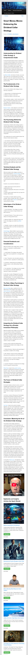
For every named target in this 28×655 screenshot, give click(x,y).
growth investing (17, 368)
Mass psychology (7, 288)
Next (23, 15)
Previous (6, 15)
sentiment (15, 199)
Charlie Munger (6, 231)
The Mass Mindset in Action (9, 13)
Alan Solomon (15, 34)
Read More (6, 534)
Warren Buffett (8, 75)
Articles (9, 10)
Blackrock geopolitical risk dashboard (12, 525)
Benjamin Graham (7, 107)
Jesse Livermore (7, 291)
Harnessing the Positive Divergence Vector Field (14, 561)
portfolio (19, 221)
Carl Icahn (6, 405)
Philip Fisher (6, 368)
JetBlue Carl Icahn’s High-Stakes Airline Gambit (14, 618)
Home (5, 10)
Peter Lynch (12, 459)
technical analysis (17, 173)
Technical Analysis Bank (17, 10)
